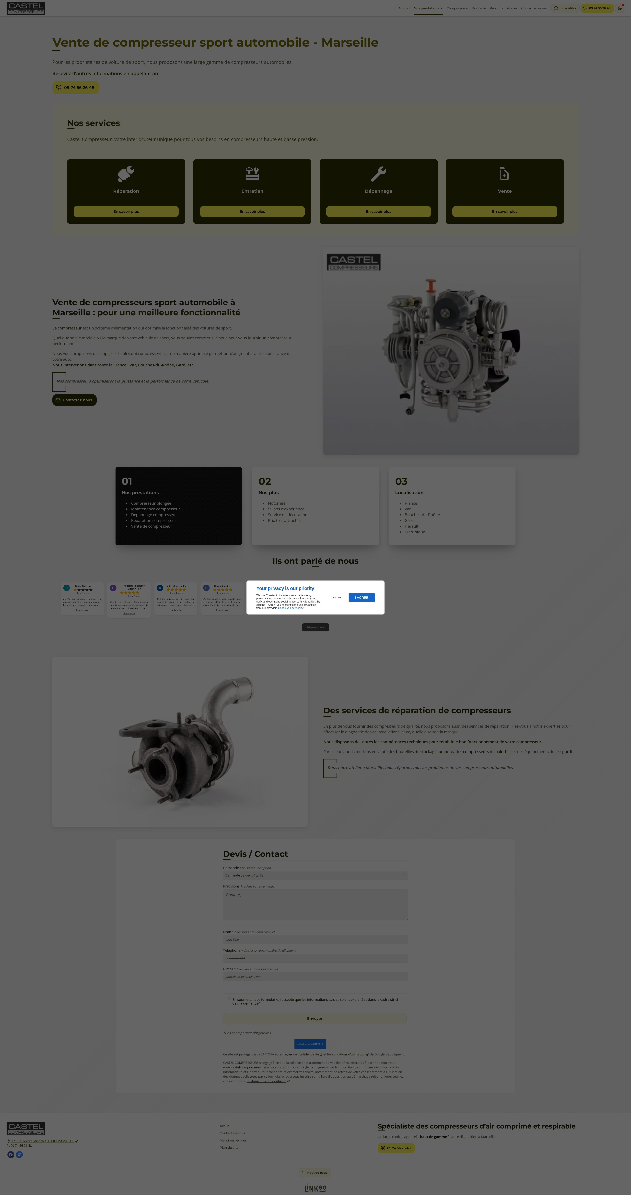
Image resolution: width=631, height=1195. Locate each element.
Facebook (296, 608)
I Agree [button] (361, 597)
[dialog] (315, 597)
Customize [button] (336, 597)
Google (282, 608)
